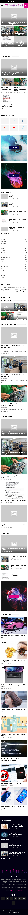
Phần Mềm (3, 253)
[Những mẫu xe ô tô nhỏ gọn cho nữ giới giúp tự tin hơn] (14, 625)
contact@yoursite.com (16, 890)
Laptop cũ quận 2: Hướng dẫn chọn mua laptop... (20, 89)
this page (22, 291)
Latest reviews (6, 417)
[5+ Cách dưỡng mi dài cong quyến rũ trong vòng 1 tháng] (14, 650)
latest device (6, 56)
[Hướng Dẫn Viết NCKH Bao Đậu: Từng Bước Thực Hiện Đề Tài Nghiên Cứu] (4, 229)
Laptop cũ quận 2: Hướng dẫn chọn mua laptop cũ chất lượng (12, 404)
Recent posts (6, 192)
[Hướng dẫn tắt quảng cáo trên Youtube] (14, 773)
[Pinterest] (15, 898)
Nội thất (2, 277)
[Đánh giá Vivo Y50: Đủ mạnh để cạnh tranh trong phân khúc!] (14, 796)
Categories (5, 234)
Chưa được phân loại (5, 257)
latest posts (6, 614)
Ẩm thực (3, 280)
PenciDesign (17, 912)
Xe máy (2, 259)
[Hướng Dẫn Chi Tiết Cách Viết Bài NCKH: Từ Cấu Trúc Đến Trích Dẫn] (7, 99)
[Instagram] (11, 898)
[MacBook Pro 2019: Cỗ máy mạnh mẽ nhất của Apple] (14, 674)
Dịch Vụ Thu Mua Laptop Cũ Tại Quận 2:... (6, 89)
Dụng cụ (3, 268)
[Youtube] (13, 903)
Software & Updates (8, 324)
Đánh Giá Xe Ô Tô (5, 264)
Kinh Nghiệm (3, 244)
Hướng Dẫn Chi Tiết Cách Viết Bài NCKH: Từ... (6, 106)
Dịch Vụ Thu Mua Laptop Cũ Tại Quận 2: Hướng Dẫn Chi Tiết (7, 309)
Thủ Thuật (3, 246)
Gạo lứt (2, 271)
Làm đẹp (3, 255)
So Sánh (3, 275)
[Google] (20, 898)
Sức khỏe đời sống (5, 266)
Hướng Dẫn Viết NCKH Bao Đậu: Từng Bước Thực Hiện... (20, 44)
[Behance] (24, 898)
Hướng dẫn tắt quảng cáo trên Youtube (12, 783)
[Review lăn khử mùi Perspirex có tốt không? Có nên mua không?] (4, 826)
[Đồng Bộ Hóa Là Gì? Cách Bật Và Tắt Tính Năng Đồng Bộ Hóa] (14, 724)
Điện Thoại (3, 241)
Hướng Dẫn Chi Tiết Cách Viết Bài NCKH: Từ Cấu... (7, 44)
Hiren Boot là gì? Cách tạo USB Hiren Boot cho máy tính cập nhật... (11, 759)
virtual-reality (7, 300)
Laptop (2, 248)
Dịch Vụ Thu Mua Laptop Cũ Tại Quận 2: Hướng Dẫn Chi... (14, 23)
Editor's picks (6, 820)
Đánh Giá (3, 239)
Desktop (3, 250)
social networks (7, 116)
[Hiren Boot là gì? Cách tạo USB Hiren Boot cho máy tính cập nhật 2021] (14, 748)
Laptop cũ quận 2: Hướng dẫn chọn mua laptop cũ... (20, 33)
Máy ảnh (3, 273)
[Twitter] (7, 898)
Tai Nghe (3, 261)
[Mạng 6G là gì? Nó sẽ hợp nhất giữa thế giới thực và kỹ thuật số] (4, 834)
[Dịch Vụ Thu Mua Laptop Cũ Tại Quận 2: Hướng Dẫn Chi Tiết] (14, 67)
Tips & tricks (5, 533)
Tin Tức (2, 237)
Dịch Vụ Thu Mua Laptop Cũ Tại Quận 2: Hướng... (7, 33)
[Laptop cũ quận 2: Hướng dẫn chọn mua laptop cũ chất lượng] (20, 82)
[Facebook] (3, 898)
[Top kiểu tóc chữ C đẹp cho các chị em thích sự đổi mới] (14, 699)
